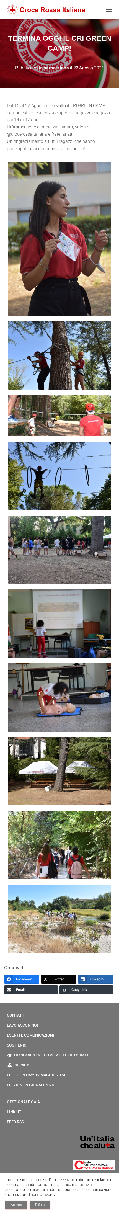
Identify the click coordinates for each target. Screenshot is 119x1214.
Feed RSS (15, 1122)
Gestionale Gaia (23, 1102)
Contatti (16, 1015)
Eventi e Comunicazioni (30, 1035)
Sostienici (17, 1045)
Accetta (16, 1205)
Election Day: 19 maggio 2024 (36, 1075)
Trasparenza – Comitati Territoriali (50, 1055)
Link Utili (16, 1112)
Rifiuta (40, 1205)
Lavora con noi (22, 1025)
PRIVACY (21, 1065)
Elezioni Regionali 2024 (30, 1085)
